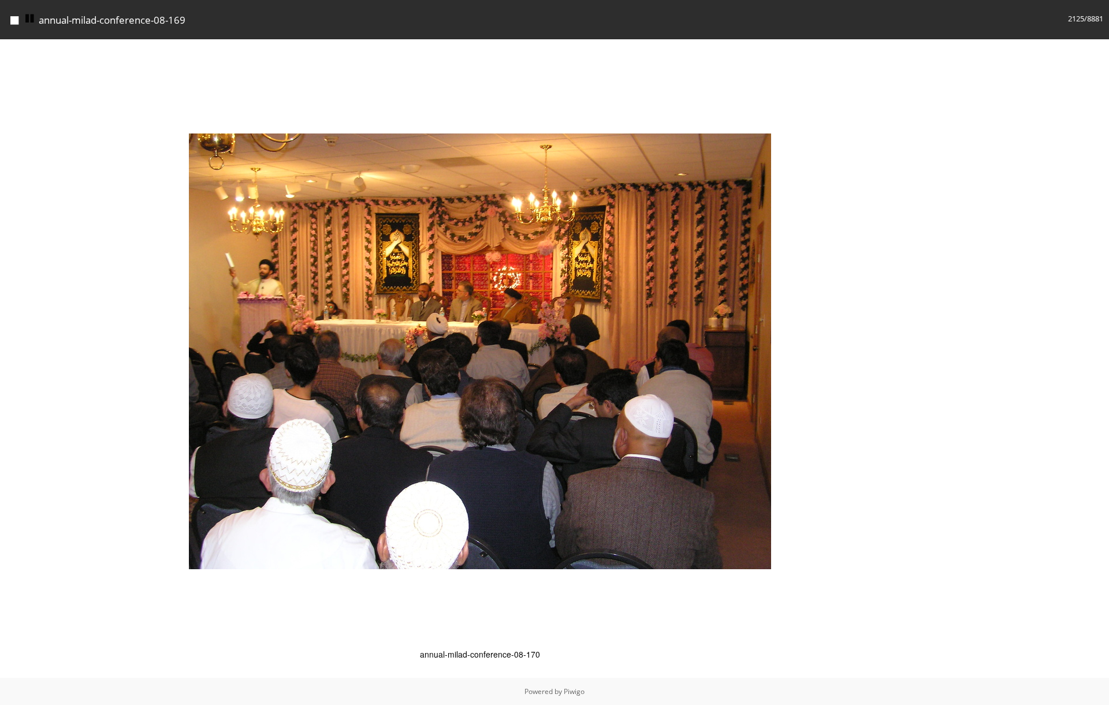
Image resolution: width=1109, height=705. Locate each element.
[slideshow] (30, 19)
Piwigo (574, 691)
